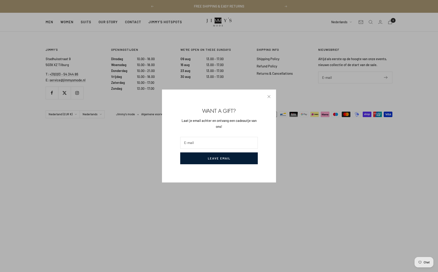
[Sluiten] (269, 96)
